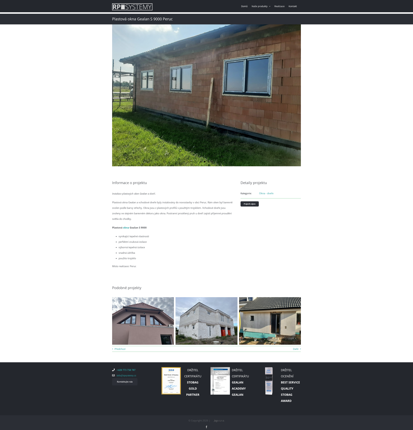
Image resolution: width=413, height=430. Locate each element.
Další (295, 348)
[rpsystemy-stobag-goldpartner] (171, 368)
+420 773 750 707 (126, 370)
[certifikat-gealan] (220, 368)
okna (126, 227)
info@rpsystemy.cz (126, 375)
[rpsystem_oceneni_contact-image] (269, 368)
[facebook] (206, 427)
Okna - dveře (266, 193)
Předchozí (120, 348)
